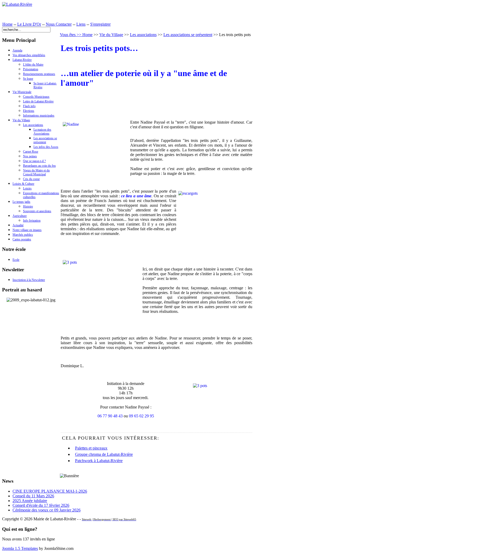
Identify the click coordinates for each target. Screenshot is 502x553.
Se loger (28, 78)
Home (7, 24)
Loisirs (27, 188)
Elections (28, 111)
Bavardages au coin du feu (39, 166)
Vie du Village (21, 120)
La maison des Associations (42, 131)
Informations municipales (38, 115)
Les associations (33, 125)
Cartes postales (22, 239)
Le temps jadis (21, 202)
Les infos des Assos (45, 147)
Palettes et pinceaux (91, 448)
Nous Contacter (59, 24)
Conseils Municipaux (36, 97)
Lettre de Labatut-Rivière (38, 101)
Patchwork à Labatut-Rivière (99, 460)
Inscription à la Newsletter (29, 280)
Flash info (29, 106)
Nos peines (30, 156)
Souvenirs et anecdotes (37, 211)
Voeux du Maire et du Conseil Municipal (36, 172)
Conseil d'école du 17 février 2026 (41, 505)
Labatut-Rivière (22, 60)
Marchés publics (23, 235)
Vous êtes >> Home (76, 34)
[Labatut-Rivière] (17, 4)
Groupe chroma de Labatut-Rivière (104, 454)
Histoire (28, 206)
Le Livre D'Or (29, 24)
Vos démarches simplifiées (29, 55)
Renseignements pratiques (39, 74)
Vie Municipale (22, 92)
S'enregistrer (100, 24)
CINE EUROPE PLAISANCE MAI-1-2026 (50, 491)
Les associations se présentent (45, 140)
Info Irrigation (32, 220)
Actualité (18, 225)
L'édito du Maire (33, 64)
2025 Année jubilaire (30, 500)
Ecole (16, 260)
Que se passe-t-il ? (34, 161)
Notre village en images (27, 230)
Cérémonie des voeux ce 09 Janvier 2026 (47, 510)
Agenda (17, 50)
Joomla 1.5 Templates (20, 548)
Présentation (30, 69)
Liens (80, 24)
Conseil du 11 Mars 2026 (33, 496)
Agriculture (20, 216)
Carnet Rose (30, 151)
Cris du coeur (31, 179)
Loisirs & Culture (23, 184)
